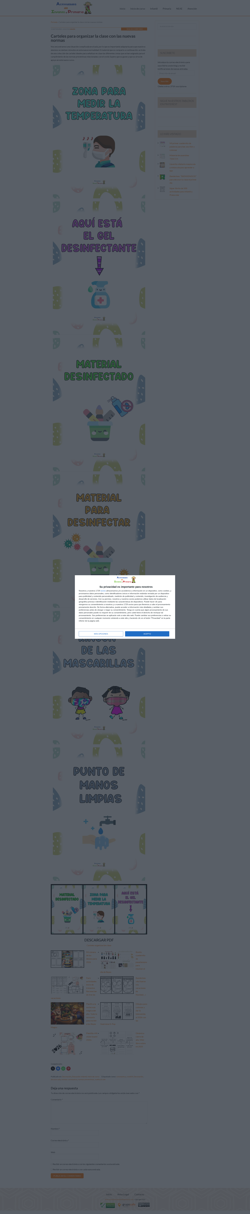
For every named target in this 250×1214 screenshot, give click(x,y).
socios (103, 591)
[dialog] (125, 607)
